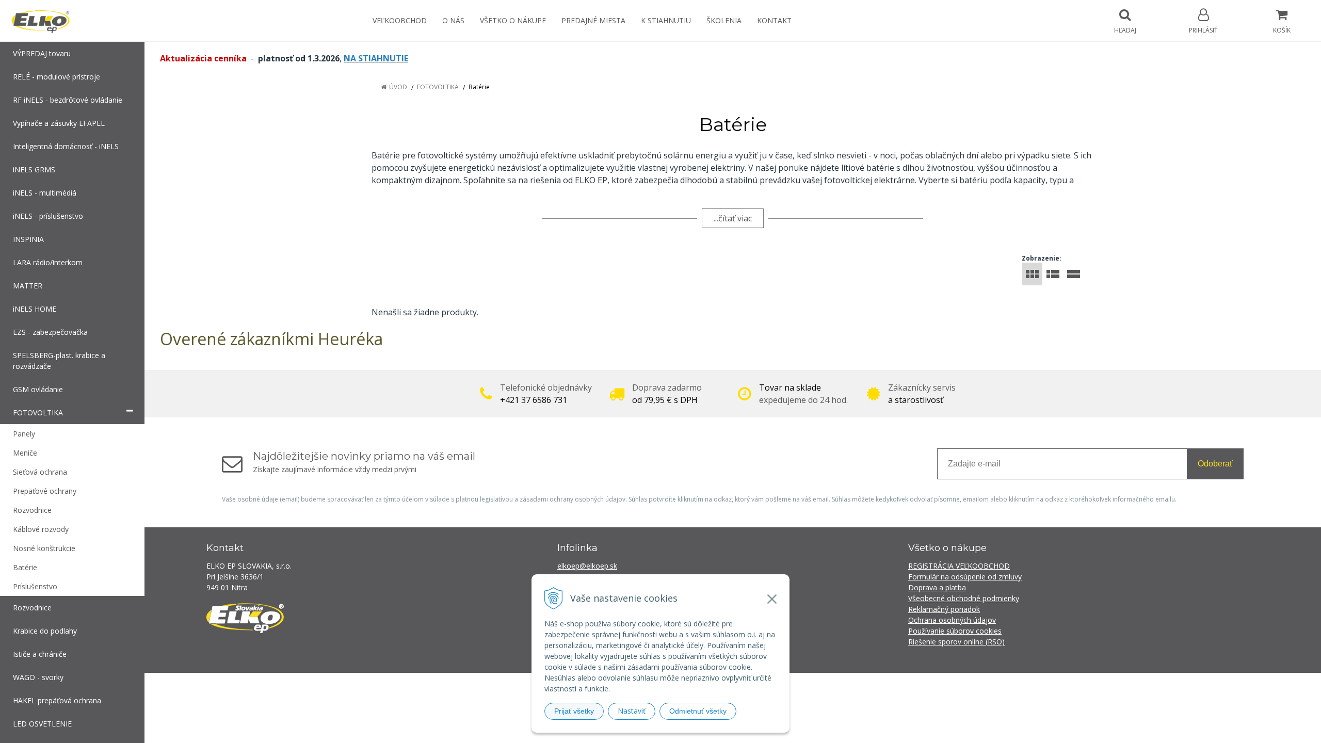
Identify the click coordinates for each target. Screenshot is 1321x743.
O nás (453, 20)
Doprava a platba (937, 587)
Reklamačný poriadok (944, 609)
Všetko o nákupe (513, 20)
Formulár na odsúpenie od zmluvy (965, 577)
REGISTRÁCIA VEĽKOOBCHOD (959, 566)
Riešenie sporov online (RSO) (956, 642)
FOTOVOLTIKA (438, 87)
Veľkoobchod (400, 20)
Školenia (724, 20)
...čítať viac (733, 218)
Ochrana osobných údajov (952, 620)
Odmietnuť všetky (698, 711)
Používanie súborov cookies (955, 631)
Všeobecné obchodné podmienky (963, 598)
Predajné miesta (593, 20)
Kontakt (774, 20)
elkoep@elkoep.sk (587, 566)
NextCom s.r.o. (845, 687)
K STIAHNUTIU (666, 20)
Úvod (398, 87)
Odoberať (1215, 463)
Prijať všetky (574, 711)
